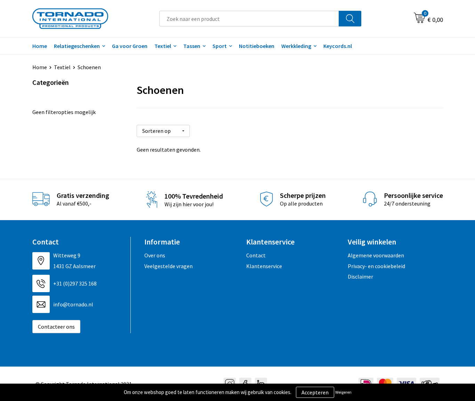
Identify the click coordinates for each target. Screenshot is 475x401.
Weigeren (343, 392)
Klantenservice (264, 266)
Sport (219, 45)
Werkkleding (296, 45)
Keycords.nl (337, 45)
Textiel (162, 45)
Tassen (191, 45)
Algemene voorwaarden (376, 255)
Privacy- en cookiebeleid (376, 266)
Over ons (154, 255)
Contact (256, 255)
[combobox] (249, 18)
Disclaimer (360, 276)
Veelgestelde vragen (168, 266)
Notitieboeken (256, 45)
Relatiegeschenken (77, 45)
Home (39, 45)
